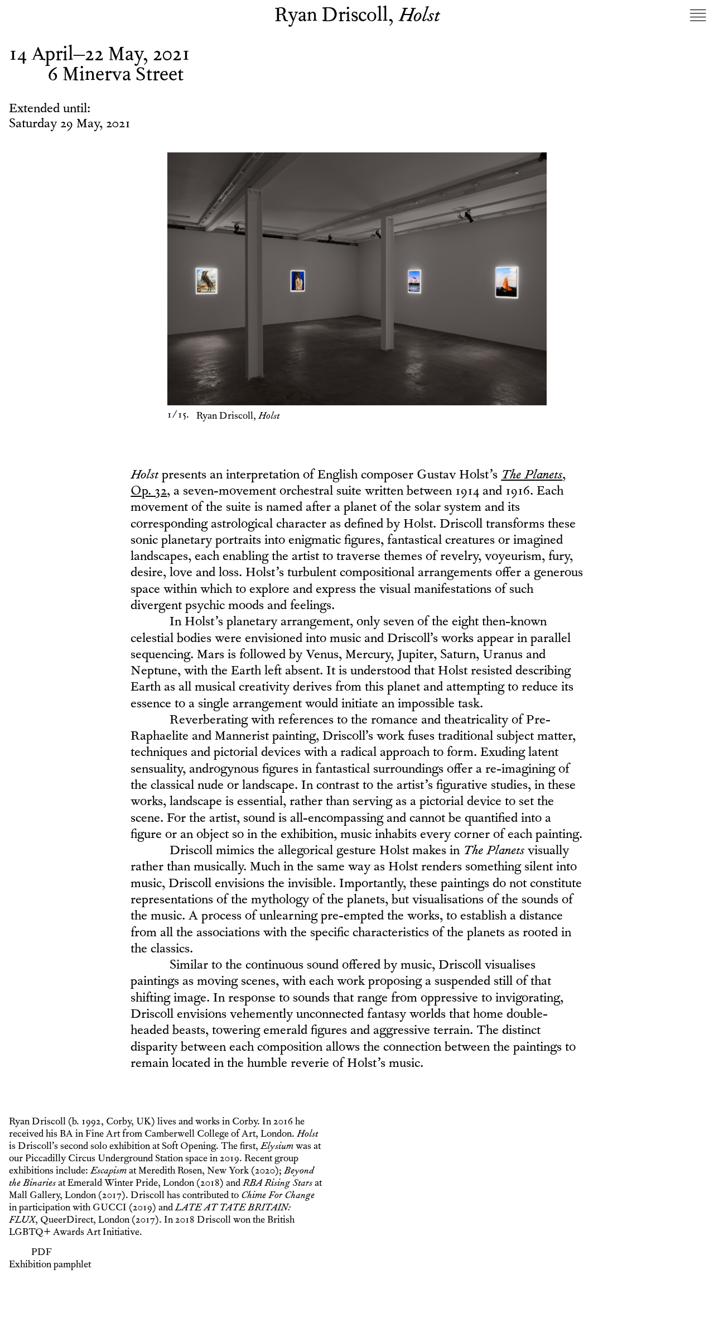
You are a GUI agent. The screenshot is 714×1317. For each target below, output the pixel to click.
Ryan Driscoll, (357, 17)
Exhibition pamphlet (50, 1265)
